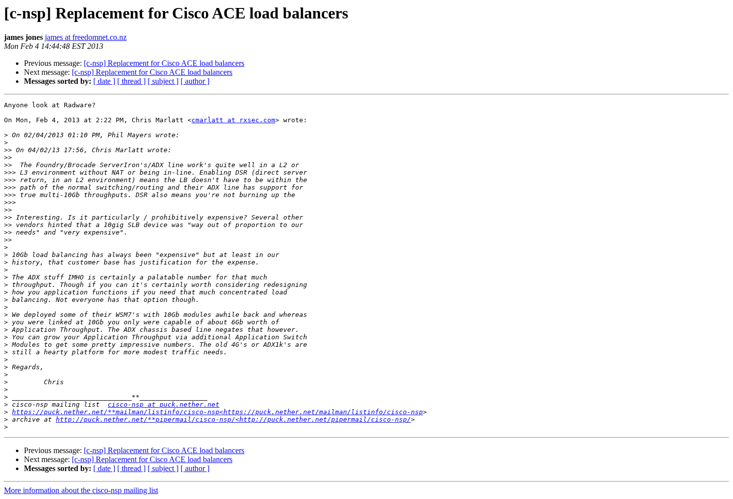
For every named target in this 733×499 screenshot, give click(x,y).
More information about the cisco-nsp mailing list (81, 490)
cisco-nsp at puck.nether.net (163, 404)
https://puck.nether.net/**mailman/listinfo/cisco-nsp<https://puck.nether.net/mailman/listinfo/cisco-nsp (217, 412)
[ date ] (104, 81)
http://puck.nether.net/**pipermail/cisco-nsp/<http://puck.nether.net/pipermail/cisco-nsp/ (233, 419)
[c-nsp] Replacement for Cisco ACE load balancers (164, 63)
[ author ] (195, 81)
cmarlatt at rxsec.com (233, 120)
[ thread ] (131, 81)
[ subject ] (163, 81)
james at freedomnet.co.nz (86, 37)
